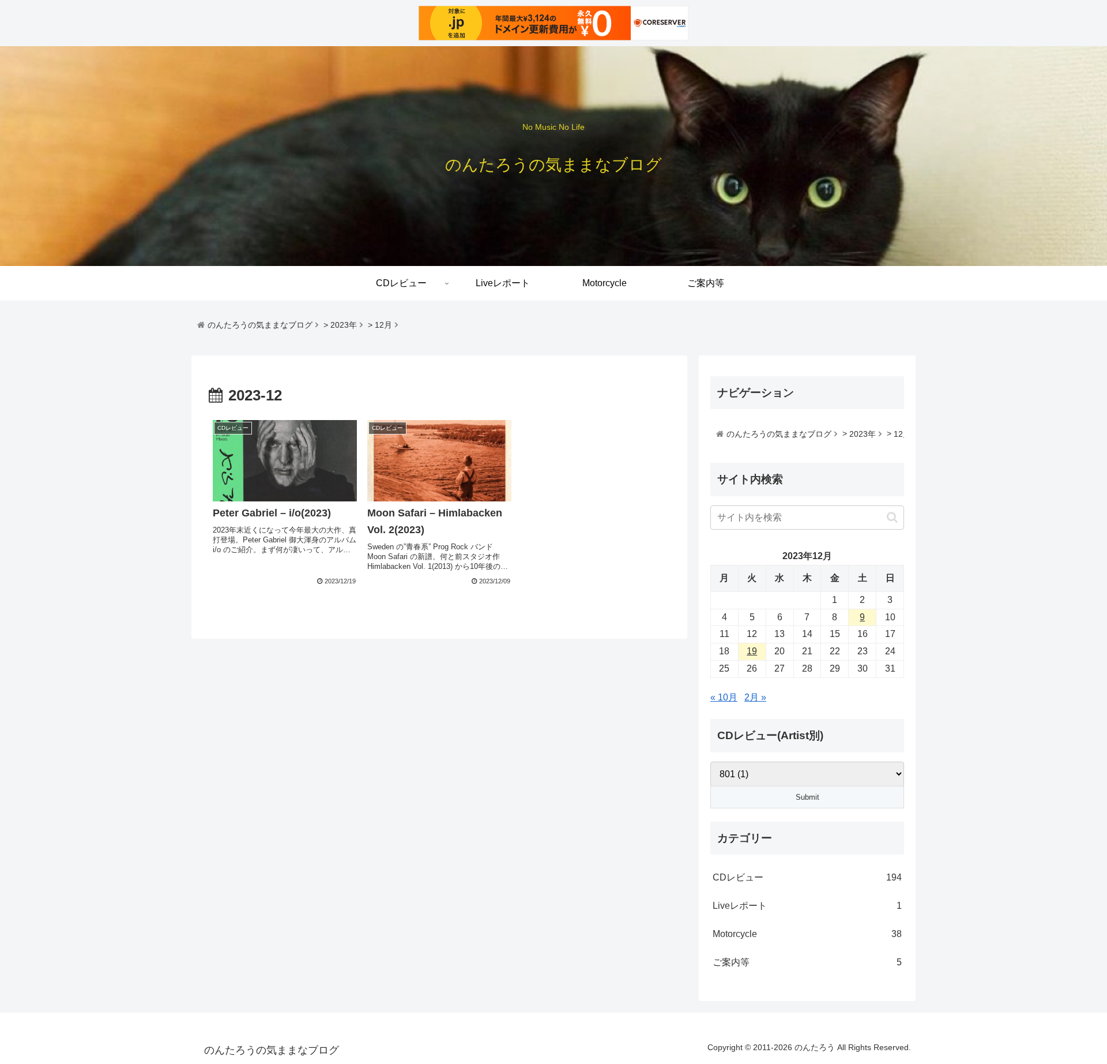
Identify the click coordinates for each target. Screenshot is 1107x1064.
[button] (892, 517)
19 (752, 651)
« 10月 (723, 697)
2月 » (755, 697)
